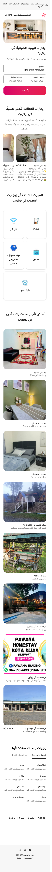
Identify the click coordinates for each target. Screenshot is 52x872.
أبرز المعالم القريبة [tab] (19, 755)
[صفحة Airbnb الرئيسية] (44, 15)
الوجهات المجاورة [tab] (39, 755)
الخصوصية (28, 858)
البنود (19, 858)
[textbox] (35, 81)
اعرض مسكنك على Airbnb (18, 14)
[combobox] (25, 70)
